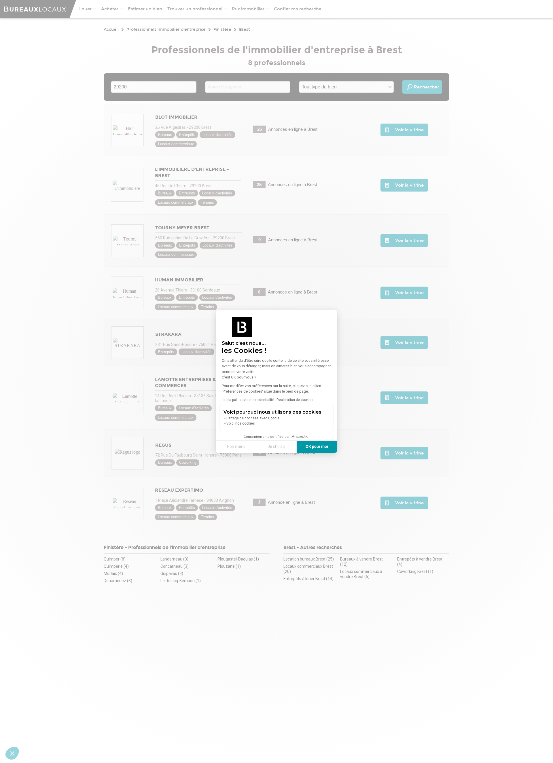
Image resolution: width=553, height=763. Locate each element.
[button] (12, 753)
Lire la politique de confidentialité (248, 400)
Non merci (236, 446)
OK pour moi (317, 446)
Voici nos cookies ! (241, 423)
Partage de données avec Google (252, 418)
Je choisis (276, 446)
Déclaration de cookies (294, 400)
